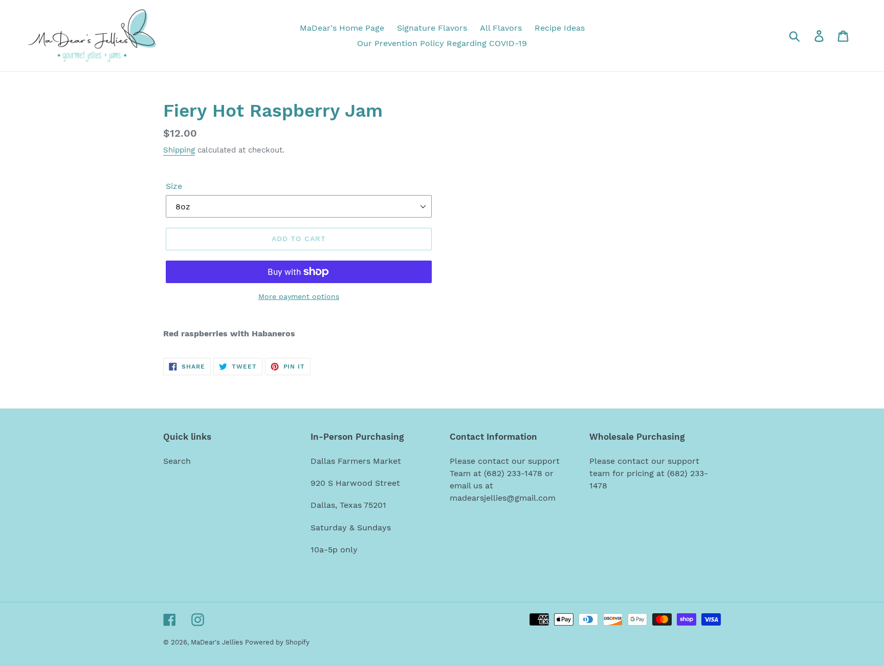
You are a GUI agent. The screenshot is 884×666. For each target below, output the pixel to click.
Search (177, 461)
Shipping (179, 150)
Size (174, 186)
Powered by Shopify (277, 642)
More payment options (298, 296)
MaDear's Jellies (218, 642)
